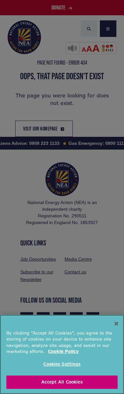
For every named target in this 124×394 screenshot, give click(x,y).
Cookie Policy (63, 351)
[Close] (116, 324)
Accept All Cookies (61, 382)
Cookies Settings (61, 364)
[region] (62, 354)
